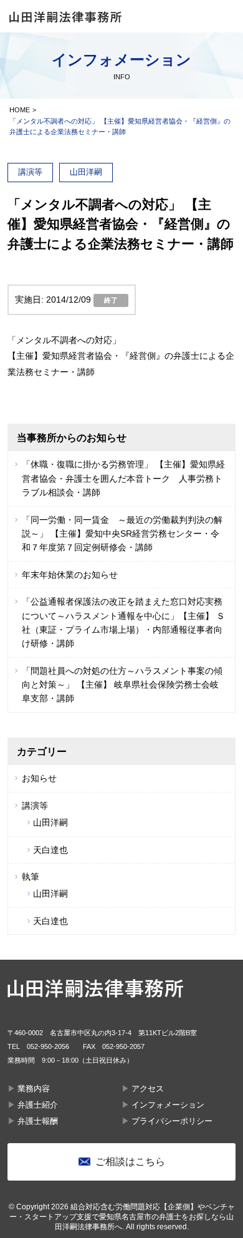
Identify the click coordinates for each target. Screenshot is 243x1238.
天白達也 (50, 850)
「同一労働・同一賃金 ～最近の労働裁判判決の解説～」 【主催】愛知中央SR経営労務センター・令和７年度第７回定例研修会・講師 (122, 534)
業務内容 (33, 1088)
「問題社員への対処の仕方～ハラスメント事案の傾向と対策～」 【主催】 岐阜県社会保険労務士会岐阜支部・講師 (122, 685)
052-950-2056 (48, 1046)
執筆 (30, 877)
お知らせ (39, 778)
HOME (19, 110)
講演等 (35, 806)
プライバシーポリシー (171, 1121)
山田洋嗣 (50, 822)
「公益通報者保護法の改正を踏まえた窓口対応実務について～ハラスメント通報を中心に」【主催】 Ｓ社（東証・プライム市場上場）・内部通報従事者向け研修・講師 (123, 622)
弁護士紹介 (37, 1104)
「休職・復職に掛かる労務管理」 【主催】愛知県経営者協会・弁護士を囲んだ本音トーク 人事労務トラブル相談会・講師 (123, 478)
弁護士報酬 (37, 1121)
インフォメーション (167, 1104)
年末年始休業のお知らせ (70, 575)
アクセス (147, 1088)
